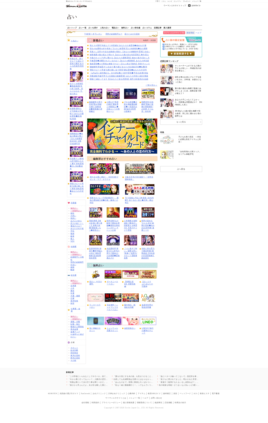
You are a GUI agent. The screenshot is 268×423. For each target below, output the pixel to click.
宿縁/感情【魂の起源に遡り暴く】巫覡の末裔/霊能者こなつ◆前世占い (95, 225)
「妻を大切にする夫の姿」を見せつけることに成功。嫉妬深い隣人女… (143, 376)
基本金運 (74, 329)
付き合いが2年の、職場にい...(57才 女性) (181, 44)
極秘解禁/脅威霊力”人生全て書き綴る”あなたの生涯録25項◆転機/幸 (118, 67)
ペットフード (185, 393)
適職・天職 (75, 322)
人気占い (74, 41)
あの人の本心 (76, 221)
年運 (72, 293)
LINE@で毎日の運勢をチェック (148, 330)
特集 (162, 132)
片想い (73, 216)
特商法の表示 (180, 402)
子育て (157, 1)
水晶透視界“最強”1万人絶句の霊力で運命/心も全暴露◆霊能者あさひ (113, 253)
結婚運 (73, 247)
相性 (72, 213)
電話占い (115, 27)
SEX (72, 241)
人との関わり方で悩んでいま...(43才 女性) (181, 49)
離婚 (72, 270)
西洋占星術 (75, 358)
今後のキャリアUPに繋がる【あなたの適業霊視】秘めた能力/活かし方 (120, 58)
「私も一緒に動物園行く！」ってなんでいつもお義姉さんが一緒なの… (143, 385)
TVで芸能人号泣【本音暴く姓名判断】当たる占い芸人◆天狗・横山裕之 (139, 200)
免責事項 (158, 402)
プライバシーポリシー (111, 402)
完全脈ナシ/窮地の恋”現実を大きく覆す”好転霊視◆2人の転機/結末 (77, 164)
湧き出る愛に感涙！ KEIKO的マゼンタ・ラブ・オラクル (104, 178)
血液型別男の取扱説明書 (147, 306)
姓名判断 (74, 350)
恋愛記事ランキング (169, 61)
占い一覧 (82, 27)
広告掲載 (168, 402)
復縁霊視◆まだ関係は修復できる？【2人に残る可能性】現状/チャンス (120, 64)
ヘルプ (198, 33)
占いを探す (93, 27)
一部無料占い (76, 211)
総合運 (73, 275)
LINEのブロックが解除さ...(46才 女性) (180, 46)
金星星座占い (130, 328)
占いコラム (147, 27)
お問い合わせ (156, 398)
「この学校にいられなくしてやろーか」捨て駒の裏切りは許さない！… (98, 376)
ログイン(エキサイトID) (174, 33)
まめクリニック (99, 393)
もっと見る (181, 122)
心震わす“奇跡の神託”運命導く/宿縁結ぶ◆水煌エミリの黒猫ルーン (113, 107)
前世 (72, 303)
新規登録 (190, 33)
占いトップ (72, 27)
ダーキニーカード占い (112, 283)
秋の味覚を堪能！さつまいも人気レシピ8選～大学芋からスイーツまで (188, 385)
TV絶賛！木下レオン (93, 34)
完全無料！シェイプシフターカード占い (112, 307)
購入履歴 (167, 27)
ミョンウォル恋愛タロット (112, 329)
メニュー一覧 (196, 1)
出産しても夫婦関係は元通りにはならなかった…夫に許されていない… (143, 379)
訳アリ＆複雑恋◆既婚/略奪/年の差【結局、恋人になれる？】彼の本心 (76, 89)
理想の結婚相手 (77, 262)
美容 (175, 393)
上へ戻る (181, 169)
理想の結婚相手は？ (114, 34)
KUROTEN (52, 393)
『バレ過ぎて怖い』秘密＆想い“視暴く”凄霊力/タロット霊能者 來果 (130, 253)
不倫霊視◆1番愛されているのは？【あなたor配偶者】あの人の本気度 (119, 61)
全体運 (73, 286)
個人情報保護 (128, 402)
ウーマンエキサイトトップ (175, 5)
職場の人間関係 (77, 327)
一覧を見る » (151, 85)
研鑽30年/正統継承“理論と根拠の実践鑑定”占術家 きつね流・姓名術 (147, 107)
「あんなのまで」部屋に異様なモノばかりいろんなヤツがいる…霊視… (143, 382)
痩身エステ (204, 393)
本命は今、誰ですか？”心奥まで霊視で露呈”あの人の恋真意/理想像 (77, 64)
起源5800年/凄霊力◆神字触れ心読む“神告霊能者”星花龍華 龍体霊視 (95, 253)
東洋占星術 (75, 355)
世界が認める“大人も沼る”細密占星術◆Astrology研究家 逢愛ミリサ (148, 225)
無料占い (125, 27)
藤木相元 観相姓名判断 (130, 306)
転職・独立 (75, 324)
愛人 (72, 239)
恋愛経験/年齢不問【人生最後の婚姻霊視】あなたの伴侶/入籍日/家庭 (119, 76)
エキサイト (196, 5)
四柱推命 (74, 353)
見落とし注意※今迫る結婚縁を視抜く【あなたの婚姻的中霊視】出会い (120, 52)
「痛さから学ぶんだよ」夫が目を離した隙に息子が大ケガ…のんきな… (98, 385)
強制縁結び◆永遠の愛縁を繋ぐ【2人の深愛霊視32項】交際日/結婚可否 (76, 139)
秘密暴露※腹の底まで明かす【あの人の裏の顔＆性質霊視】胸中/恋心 (119, 55)
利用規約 (95, 402)
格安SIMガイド (154, 393)
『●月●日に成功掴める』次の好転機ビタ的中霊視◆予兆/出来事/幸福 (119, 73)
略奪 (72, 236)
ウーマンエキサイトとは (115, 398)
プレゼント (187, 1)
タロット (74, 348)
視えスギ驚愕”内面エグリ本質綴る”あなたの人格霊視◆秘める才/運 (118, 45)
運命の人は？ (76, 226)
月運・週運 (75, 296)
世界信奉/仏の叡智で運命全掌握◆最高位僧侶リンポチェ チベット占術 (113, 225)
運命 (72, 291)
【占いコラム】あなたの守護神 (147, 284)
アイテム (141, 393)
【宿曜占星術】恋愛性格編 (130, 284)
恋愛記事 (157, 27)
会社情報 (85, 402)
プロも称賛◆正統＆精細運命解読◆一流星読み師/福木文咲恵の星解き (130, 107)
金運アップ (75, 332)
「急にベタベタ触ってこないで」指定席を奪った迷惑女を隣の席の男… (189, 376)
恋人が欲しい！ (77, 223)
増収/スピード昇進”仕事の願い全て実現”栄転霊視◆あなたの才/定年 (77, 189)
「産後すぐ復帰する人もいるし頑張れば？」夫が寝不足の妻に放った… (189, 382)
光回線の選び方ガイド (69, 393)
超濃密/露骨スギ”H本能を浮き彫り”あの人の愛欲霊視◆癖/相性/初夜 (77, 114)
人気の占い (105, 27)
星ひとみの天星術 (132, 34)
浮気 (72, 231)
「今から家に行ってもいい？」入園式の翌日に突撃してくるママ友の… (98, 379)
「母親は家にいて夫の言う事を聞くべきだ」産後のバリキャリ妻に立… (98, 382)
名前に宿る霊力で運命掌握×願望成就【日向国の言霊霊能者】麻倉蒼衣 (148, 253)
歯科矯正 (167, 393)
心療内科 (131, 393)
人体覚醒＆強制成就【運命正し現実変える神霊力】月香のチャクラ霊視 (130, 225)
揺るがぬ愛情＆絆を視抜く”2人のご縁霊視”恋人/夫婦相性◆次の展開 (118, 48)
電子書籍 (215, 393)
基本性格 (74, 301)
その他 (73, 360)
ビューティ (177, 1)
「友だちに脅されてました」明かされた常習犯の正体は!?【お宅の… (188, 379)
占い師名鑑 (135, 27)
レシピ (170, 1)
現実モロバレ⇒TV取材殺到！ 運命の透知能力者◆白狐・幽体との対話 (104, 200)
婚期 (72, 267)
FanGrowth (85, 393)
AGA (195, 393)
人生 (72, 288)
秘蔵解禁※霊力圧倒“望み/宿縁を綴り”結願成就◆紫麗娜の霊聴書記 (95, 107)
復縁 (72, 234)
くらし (163, 1)
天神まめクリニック (116, 393)
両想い (73, 218)
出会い (73, 265)
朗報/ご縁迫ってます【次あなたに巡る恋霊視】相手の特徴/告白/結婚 (119, 79)
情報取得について (144, 402)
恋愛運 (73, 203)
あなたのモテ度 (77, 228)
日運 (72, 298)
